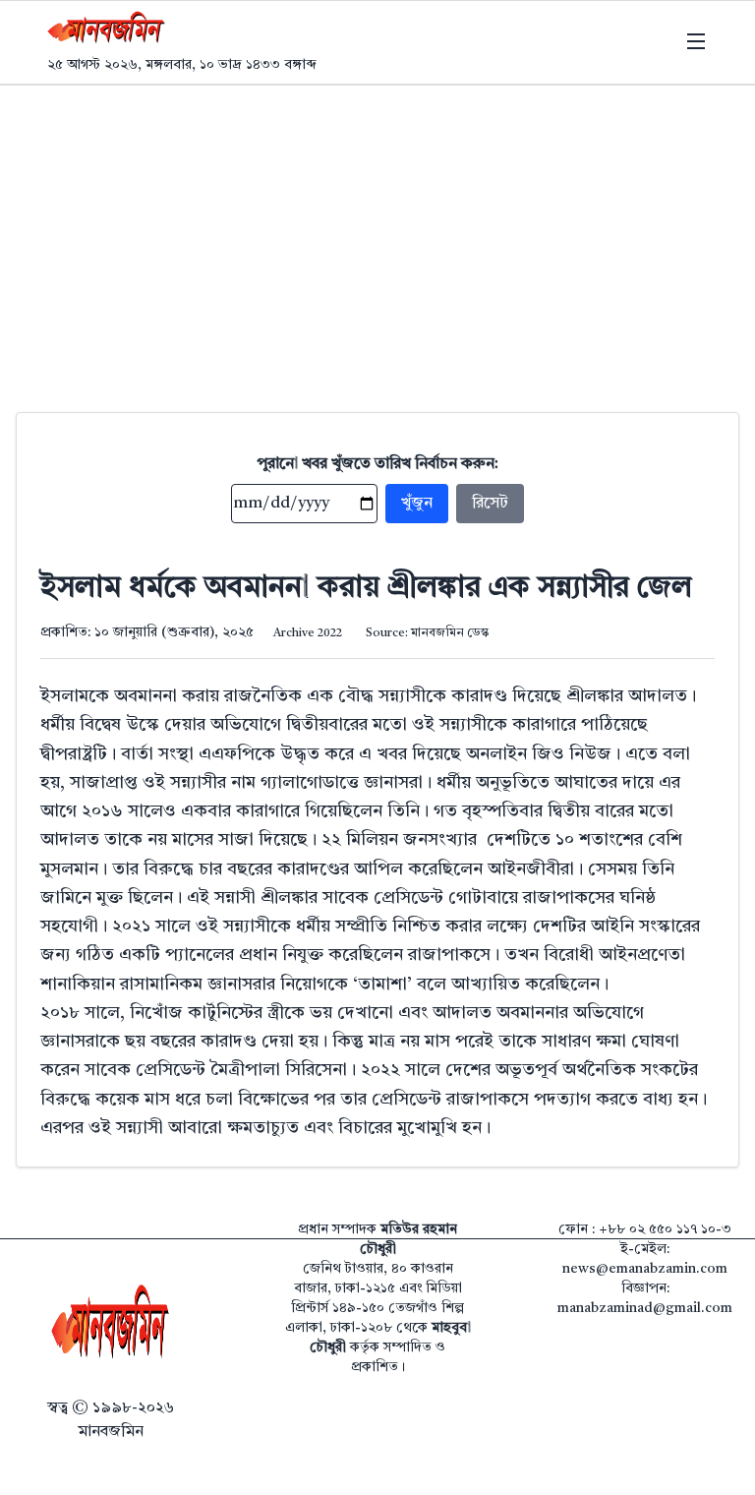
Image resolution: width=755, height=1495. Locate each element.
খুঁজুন (417, 503)
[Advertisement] (377, 233)
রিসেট (490, 503)
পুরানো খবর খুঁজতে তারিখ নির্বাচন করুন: (378, 464)
